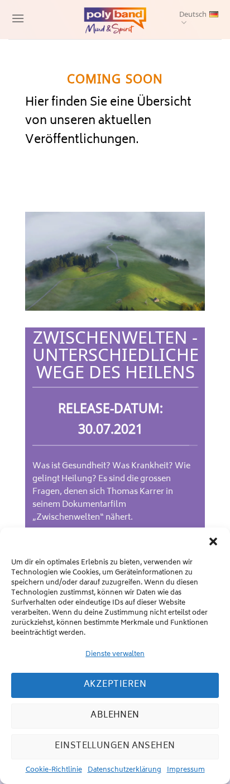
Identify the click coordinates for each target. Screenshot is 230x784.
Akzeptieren (115, 684)
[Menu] (16, 19)
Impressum (186, 770)
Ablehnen (115, 715)
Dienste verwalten (115, 655)
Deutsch (193, 15)
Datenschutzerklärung (124, 770)
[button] (213, 541)
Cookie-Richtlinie (54, 770)
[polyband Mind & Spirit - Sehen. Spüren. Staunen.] (115, 19)
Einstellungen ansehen (115, 746)
